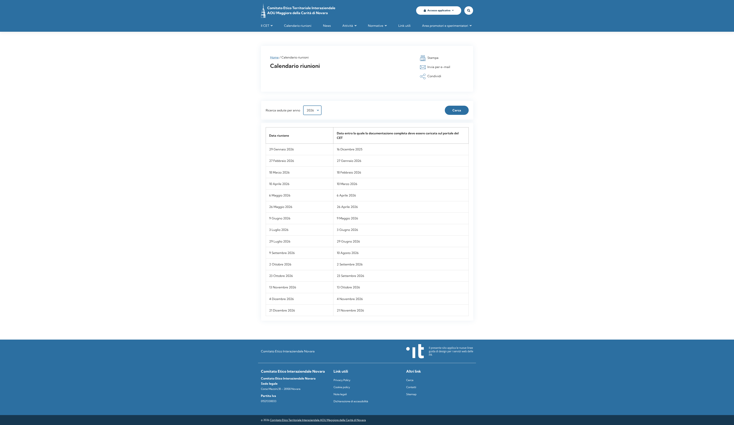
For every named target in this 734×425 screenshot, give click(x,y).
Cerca (409, 380)
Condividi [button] (434, 76)
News (327, 26)
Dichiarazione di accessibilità (351, 401)
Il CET (265, 26)
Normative (375, 26)
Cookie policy (342, 387)
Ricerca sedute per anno (283, 110)
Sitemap (411, 394)
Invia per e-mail (438, 67)
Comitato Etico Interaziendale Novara (288, 351)
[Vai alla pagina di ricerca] (468, 10)
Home (274, 57)
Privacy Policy (342, 380)
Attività (347, 26)
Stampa (432, 58)
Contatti (411, 387)
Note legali (340, 394)
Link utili (404, 26)
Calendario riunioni (297, 26)
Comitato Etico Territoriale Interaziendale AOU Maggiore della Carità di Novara (318, 420)
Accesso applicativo (439, 10)
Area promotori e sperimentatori (445, 26)
